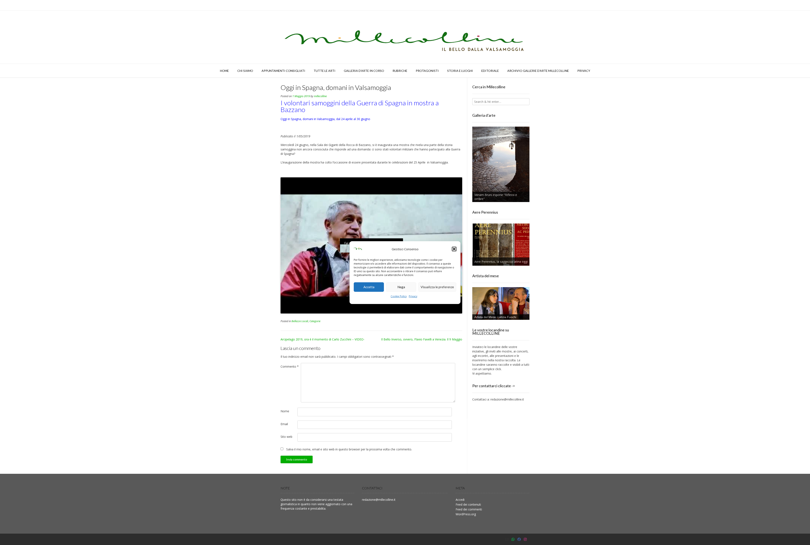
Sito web (286, 437)
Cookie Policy (399, 296)
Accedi (460, 500)
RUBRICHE (400, 70)
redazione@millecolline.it (507, 399)
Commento (290, 366)
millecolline (320, 96)
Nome (285, 411)
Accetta (368, 287)
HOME (224, 70)
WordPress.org (466, 514)
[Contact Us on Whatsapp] (513, 539)
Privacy (413, 296)
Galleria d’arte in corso (364, 70)
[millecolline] (405, 37)
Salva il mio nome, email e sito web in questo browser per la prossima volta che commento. (349, 449)
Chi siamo (245, 70)
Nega (401, 287)
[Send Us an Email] (507, 539)
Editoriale (490, 70)
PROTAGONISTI (427, 70)
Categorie (314, 321)
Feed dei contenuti (468, 504)
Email (284, 424)
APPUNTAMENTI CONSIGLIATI (283, 70)
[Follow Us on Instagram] (525, 539)
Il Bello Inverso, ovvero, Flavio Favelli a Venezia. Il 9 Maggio (421, 339)
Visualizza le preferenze (437, 287)
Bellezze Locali (300, 321)
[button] (454, 249)
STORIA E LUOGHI (460, 70)
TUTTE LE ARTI (324, 70)
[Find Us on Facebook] (519, 539)
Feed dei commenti (469, 509)
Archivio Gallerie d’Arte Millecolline (538, 70)
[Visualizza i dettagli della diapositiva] (500, 164)
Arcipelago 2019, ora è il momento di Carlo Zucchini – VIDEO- (322, 339)
